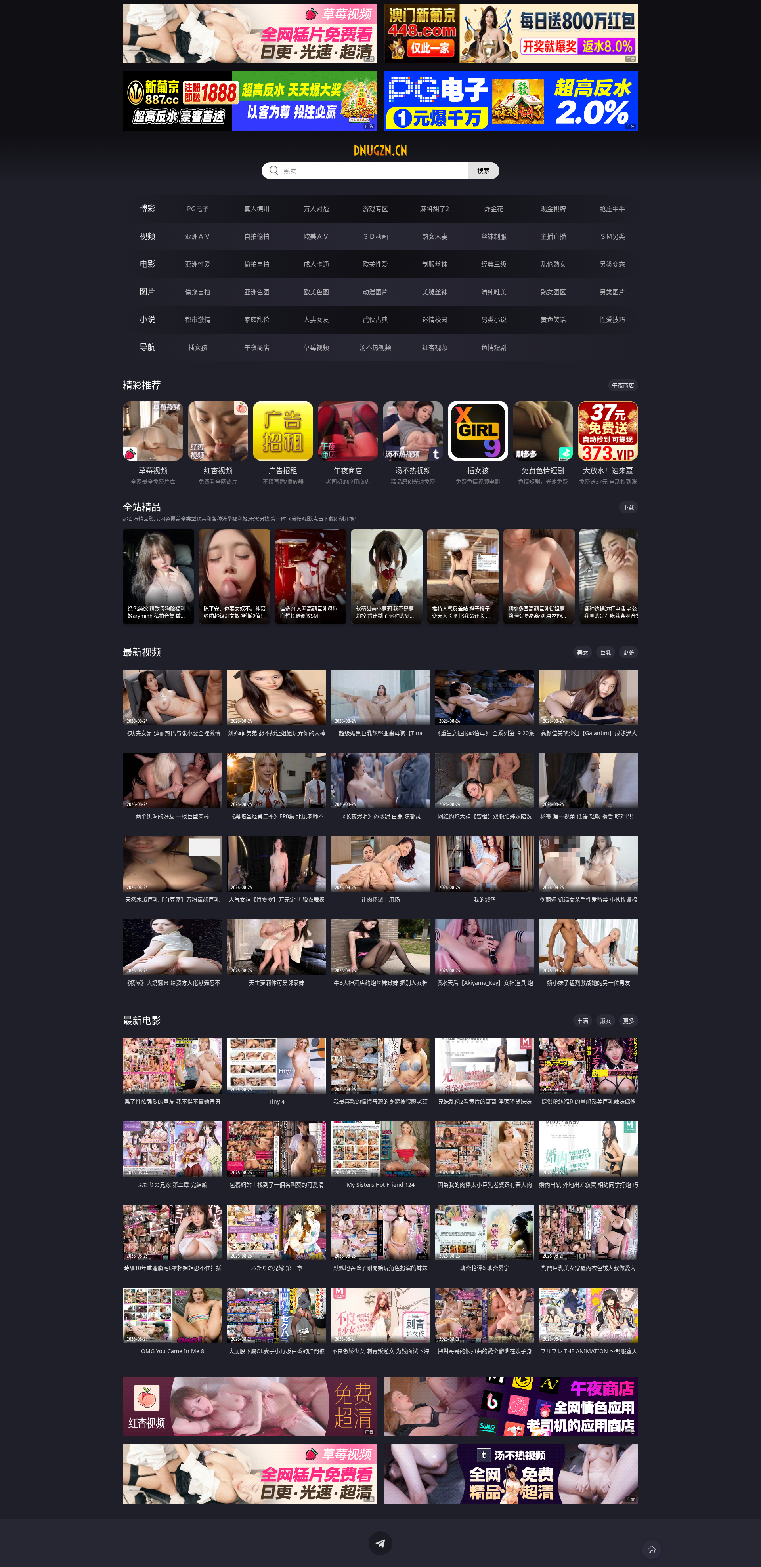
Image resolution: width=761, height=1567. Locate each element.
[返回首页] (651, 1549)
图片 (147, 291)
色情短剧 (494, 347)
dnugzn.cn (380, 150)
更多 (628, 652)
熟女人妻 (434, 236)
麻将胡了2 (434, 208)
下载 (628, 507)
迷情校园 (434, 319)
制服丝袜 (434, 264)
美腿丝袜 (434, 292)
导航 (147, 347)
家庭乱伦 (257, 319)
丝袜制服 (494, 236)
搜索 (483, 170)
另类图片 (612, 292)
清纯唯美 (494, 292)
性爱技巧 (612, 319)
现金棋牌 (553, 208)
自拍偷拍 (257, 236)
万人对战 (316, 208)
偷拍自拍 (257, 264)
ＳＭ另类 (612, 236)
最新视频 (142, 651)
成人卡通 (316, 264)
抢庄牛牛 (612, 208)
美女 (582, 652)
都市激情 (197, 319)
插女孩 (197, 347)
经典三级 (494, 264)
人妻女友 (316, 319)
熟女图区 (553, 292)
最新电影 (142, 1020)
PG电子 (197, 208)
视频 (147, 236)
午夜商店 (257, 347)
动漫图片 (375, 292)
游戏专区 (375, 208)
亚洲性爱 (197, 264)
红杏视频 (434, 347)
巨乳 (605, 652)
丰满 (582, 1020)
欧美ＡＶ (316, 236)
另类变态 (612, 264)
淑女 (605, 1020)
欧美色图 (316, 292)
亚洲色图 (257, 292)
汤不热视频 (375, 347)
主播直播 (553, 236)
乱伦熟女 (553, 264)
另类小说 (494, 319)
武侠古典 (375, 319)
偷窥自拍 (197, 292)
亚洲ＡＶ (197, 236)
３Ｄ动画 (375, 236)
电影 (147, 264)
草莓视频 (316, 347)
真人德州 (257, 208)
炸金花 (493, 208)
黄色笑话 (553, 319)
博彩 (147, 208)
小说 (147, 319)
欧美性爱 (375, 264)
